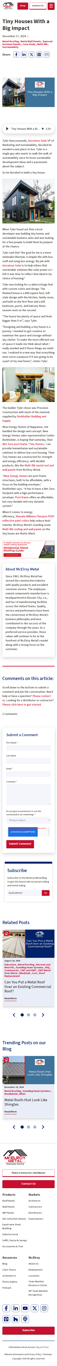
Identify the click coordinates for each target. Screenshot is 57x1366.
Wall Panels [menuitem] (8, 1207)
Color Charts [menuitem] (9, 1269)
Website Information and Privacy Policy (22, 1354)
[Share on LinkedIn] (24, 54)
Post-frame (22, 497)
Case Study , (29, 44)
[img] (42, 129)
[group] (28, 129)
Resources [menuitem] (9, 1258)
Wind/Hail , (25, 973)
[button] (51, 6)
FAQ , (48, 967)
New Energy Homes (16, 476)
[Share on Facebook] (16, 54)
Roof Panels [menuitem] (8, 1201)
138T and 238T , (29, 970)
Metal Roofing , (11, 41)
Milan (22, 1094)
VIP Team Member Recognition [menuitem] (38, 1293)
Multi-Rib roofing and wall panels (22, 529)
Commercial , (12, 970)
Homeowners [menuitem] (35, 1219)
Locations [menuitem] (33, 1276)
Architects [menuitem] (34, 1201)
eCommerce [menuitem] (9, 1276)
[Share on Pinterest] (39, 54)
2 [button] (28, 1014)
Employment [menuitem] (35, 1269)
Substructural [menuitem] (10, 1234)
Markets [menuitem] (34, 1195)
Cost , (35, 973)
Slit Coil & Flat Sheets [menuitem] (14, 1219)
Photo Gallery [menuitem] (9, 1282)
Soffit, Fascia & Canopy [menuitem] (14, 1240)
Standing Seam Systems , (30, 967)
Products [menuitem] (9, 1195)
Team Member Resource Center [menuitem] (37, 1283)
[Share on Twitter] (31, 54)
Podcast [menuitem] (6, 1288)
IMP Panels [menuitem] (8, 1213)
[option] (28, 967)
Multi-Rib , (43, 44)
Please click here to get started (21, 705)
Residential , (11, 1094)
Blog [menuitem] (4, 1263)
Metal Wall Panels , (32, 41)
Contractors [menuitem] (35, 1207)
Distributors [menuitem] (35, 1213)
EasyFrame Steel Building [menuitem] (11, 1226)
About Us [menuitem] (33, 1263)
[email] (47, 54)
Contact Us (28, 1184)
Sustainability (10, 47)
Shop (22, 5)
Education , (11, 964)
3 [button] (34, 1014)
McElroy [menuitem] (34, 1258)
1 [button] (22, 1014)
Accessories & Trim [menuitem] (12, 1246)
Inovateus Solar (37, 141)
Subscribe (28, 1330)
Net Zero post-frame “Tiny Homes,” (24, 444)
